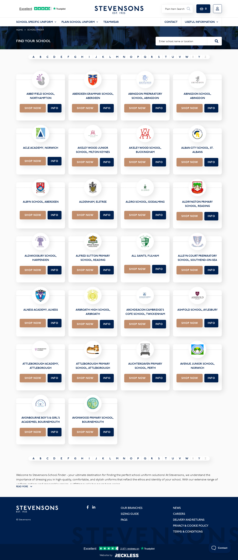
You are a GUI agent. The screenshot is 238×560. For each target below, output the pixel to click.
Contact (171, 22)
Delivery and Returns (189, 520)
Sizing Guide (130, 514)
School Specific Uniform (34, 22)
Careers (179, 514)
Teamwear (111, 22)
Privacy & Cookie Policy (190, 525)
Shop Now (33, 108)
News (177, 508)
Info (54, 108)
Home (19, 29)
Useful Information (200, 22)
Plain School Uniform (78, 22)
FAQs (124, 520)
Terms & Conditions (188, 531)
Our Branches (132, 508)
